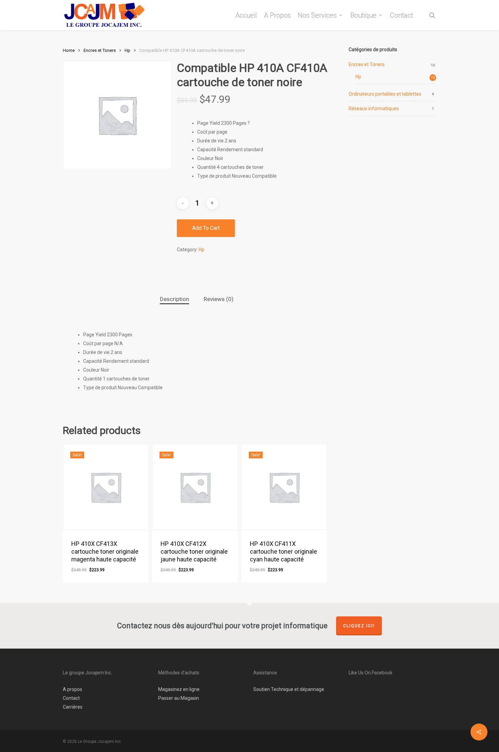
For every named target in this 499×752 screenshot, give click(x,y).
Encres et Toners (100, 50)
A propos (72, 689)
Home (69, 50)
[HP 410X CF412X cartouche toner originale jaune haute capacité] (195, 487)
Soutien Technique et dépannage (288, 689)
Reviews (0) (219, 299)
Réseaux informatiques (374, 108)
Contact (71, 698)
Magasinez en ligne (179, 689)
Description (174, 299)
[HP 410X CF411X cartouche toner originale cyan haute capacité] (284, 487)
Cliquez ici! (359, 626)
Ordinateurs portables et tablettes (385, 94)
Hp (127, 50)
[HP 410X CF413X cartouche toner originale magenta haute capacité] (106, 487)
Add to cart (206, 228)
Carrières (72, 707)
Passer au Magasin (178, 698)
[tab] (174, 299)
